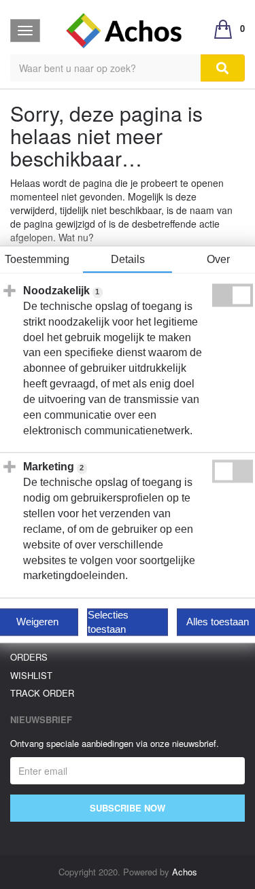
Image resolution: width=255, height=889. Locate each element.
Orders (29, 656)
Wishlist (31, 675)
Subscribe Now (127, 807)
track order (42, 692)
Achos (184, 871)
